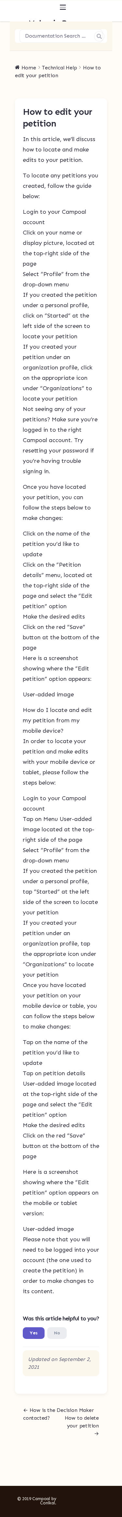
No (57, 1333)
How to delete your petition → (82, 1426)
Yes (34, 1333)
